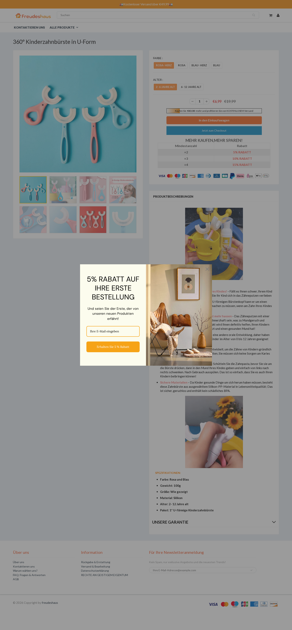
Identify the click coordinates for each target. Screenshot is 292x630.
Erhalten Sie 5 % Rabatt (113, 347)
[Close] (207, 269)
